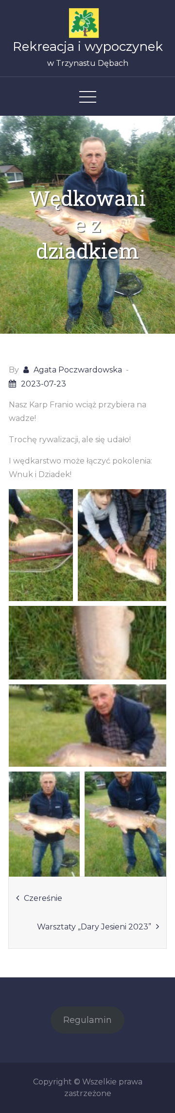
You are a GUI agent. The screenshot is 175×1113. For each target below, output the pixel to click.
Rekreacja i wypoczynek (88, 46)
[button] (41, 545)
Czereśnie (43, 898)
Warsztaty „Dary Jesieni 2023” (94, 926)
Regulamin (87, 1020)
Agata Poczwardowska (78, 369)
